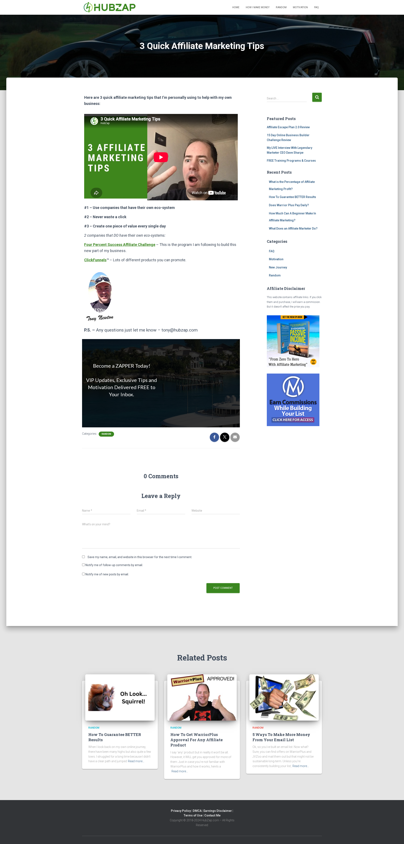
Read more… (136, 761)
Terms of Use (192, 815)
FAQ (316, 7)
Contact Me (212, 815)
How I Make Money (258, 7)
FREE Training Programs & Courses (291, 160)
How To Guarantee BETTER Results (292, 197)
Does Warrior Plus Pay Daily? (289, 205)
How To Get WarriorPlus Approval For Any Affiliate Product (196, 740)
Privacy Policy (181, 810)
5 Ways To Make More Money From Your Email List (281, 737)
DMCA (197, 810)
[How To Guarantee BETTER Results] (120, 697)
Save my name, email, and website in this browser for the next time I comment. (140, 557)
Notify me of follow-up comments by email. (114, 565)
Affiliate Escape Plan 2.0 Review (288, 127)
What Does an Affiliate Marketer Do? (293, 228)
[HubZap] (110, 7)
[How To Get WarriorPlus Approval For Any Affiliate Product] (202, 697)
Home (235, 7)
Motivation (300, 7)
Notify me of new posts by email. (107, 574)
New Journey (278, 267)
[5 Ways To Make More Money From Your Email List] (284, 697)
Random (281, 7)
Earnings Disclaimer (217, 810)
